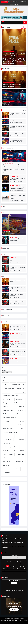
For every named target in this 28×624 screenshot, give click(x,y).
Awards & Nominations (8, 51)
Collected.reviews (20, 399)
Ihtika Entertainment (17, 590)
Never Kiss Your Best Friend (10, 432)
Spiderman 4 (6, 458)
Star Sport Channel (19, 458)
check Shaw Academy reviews (10, 395)
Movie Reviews (6, 230)
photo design (21, 439)
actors (13, 381)
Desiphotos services (19, 403)
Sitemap (22, 618)
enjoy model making (8, 410)
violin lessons (6, 465)
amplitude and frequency (18, 384)
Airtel (4, 384)
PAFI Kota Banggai (7, 439)
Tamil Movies (6, 461)
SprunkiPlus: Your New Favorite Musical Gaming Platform (17, 197)
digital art (5, 406)
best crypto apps (20, 392)
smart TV (22, 450)
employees (21, 406)
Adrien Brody (21, 381)
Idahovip (5, 425)
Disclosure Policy (14, 618)
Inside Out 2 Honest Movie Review (16, 140)
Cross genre (6, 403)
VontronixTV (6, 472)
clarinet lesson (6, 399)
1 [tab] (22, 30)
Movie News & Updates (8, 101)
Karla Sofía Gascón (8, 428)
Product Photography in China (10, 447)
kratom (22, 428)
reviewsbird (6, 450)
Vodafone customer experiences (11, 469)
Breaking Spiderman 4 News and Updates (12, 103)
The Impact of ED (20, 461)
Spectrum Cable (20, 454)
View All (24, 69)
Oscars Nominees (20, 436)
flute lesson (6, 421)
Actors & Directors (14, 341)
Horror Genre (21, 421)
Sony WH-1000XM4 (8, 454)
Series (14, 450)
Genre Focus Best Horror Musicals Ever (15, 1)
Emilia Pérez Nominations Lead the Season (14, 55)
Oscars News (6, 436)
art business (6, 392)
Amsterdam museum (8, 388)
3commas (5, 381)
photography (6, 443)
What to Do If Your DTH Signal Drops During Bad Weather (17, 187)
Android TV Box (20, 388)
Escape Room (21, 410)
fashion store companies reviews (11, 414)
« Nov (13, 574)
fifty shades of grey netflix (10, 417)
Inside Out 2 (21, 425)
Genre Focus (13, 257)
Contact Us (7, 618)
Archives (4, 370)
